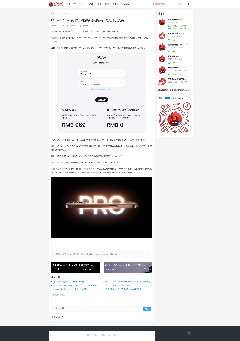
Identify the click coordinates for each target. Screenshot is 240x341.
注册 (187, 4)
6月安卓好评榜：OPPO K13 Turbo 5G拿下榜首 (123, 289)
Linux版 (183, 74)
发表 (147, 309)
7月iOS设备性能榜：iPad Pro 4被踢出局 (68, 281)
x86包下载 (172, 28)
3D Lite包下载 (183, 28)
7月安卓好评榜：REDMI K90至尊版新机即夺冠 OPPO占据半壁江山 (128, 281)
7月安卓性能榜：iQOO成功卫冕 (117, 285)
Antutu (53, 25)
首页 (54, 13)
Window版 (172, 74)
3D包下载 (182, 26)
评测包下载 (172, 26)
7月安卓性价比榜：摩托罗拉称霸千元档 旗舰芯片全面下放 (75, 285)
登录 (180, 4)
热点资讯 (62, 13)
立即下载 (171, 40)
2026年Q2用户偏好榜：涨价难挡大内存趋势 (69, 289)
